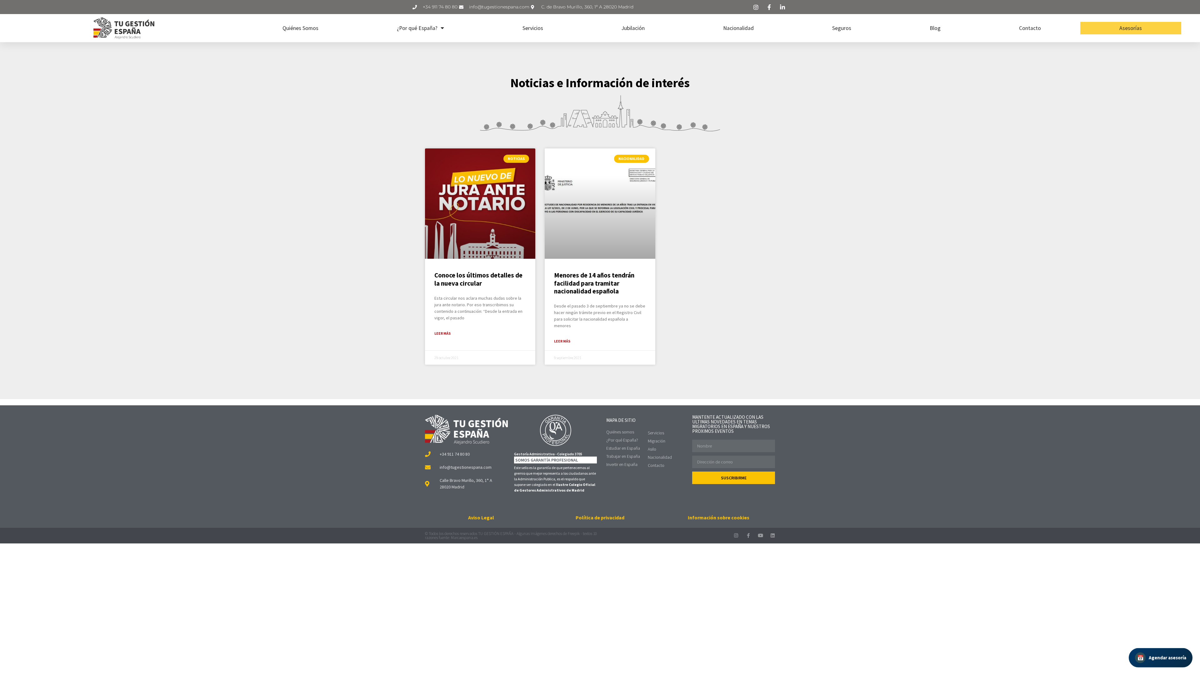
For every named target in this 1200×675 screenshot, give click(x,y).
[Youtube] (760, 535)
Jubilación (633, 28)
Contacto (1030, 28)
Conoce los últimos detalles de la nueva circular (478, 279)
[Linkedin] (772, 535)
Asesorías (1130, 28)
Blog (935, 28)
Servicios (532, 28)
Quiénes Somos (300, 28)
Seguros (841, 28)
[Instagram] (736, 535)
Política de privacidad (600, 517)
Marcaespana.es (464, 537)
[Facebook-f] (748, 535)
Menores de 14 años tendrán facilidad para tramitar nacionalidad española (594, 283)
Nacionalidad (738, 28)
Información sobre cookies (718, 517)
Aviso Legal (481, 517)
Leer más (442, 333)
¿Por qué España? (417, 28)
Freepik (574, 533)
